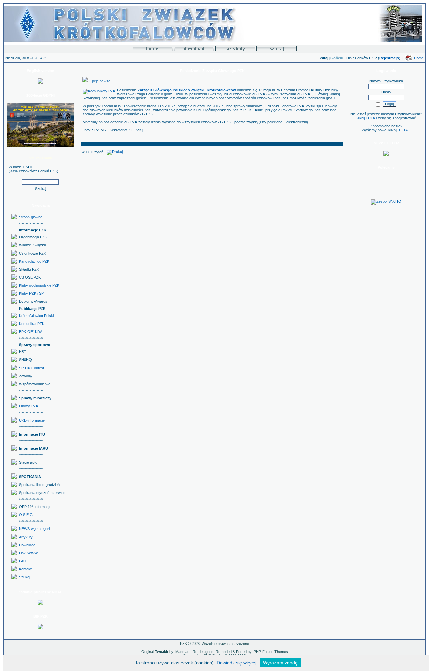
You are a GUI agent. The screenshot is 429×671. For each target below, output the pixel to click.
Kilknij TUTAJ (366, 118)
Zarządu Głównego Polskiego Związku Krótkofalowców (187, 90)
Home (419, 58)
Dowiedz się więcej (236, 662)
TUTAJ (404, 130)
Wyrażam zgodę (280, 662)
